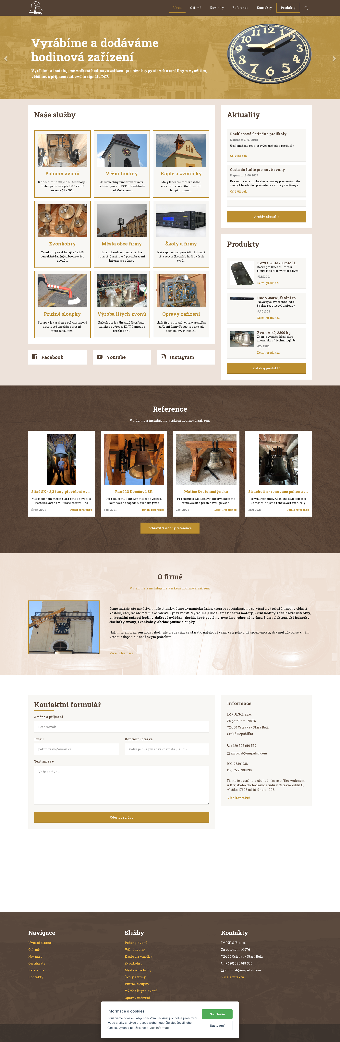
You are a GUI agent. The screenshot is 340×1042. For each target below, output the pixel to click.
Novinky (217, 8)
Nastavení (217, 1025)
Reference (240, 8)
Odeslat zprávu (122, 823)
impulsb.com (166, 1039)
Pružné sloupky (137, 990)
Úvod (177, 8)
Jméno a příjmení (48, 723)
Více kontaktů (238, 804)
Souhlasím (217, 1014)
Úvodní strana (39, 948)
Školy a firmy (135, 983)
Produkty (288, 8)
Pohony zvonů (136, 948)
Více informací (121, 659)
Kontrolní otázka (139, 745)
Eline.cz (205, 1039)
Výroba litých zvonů (141, 997)
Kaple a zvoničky (138, 962)
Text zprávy (44, 767)
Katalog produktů (266, 374)
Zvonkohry (133, 969)
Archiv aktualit (266, 222)
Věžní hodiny (135, 955)
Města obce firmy (138, 976)
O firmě (195, 8)
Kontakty (264, 8)
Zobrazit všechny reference (170, 534)
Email (39, 745)
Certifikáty (37, 969)
